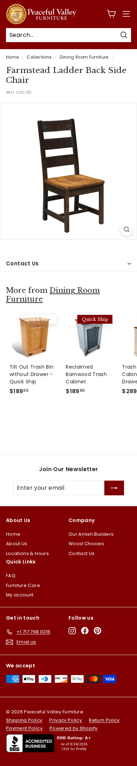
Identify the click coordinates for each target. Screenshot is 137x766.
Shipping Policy (24, 720)
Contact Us (22, 263)
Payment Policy (24, 728)
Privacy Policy (65, 720)
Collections (39, 57)
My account (20, 595)
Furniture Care (23, 585)
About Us (16, 543)
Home (12, 57)
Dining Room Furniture (84, 57)
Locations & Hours (27, 553)
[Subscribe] (114, 488)
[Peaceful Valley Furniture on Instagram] (72, 630)
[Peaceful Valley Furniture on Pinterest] (97, 630)
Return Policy (104, 720)
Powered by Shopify (73, 728)
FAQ (10, 575)
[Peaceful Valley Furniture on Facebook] (85, 630)
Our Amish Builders (90, 534)
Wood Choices (86, 543)
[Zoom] (126, 229)
